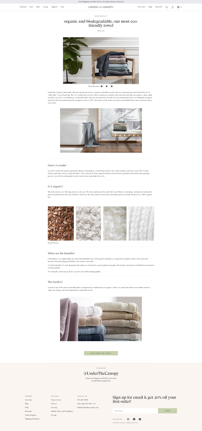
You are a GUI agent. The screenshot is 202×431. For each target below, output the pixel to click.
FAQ (27, 408)
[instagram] (128, 419)
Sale (62, 7)
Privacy (54, 404)
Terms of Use (56, 400)
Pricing (53, 415)
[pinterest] (112, 86)
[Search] (167, 7)
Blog (150, 7)
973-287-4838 (82, 400)
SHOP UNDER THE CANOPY (101, 353)
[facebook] (102, 86)
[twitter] (107, 86)
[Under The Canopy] (101, 7)
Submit (167, 410)
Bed (31, 7)
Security (54, 408)
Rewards (159, 7)
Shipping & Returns (32, 419)
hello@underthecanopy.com (88, 408)
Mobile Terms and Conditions (62, 411)
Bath (38, 7)
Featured (23, 7)
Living (45, 7)
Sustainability (101, 16)
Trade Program (30, 415)
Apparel (54, 7)
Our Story (141, 7)
